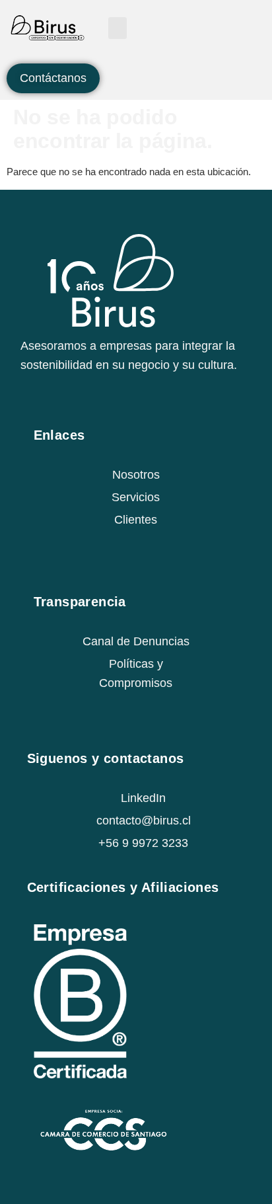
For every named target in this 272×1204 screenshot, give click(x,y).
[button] (117, 28)
